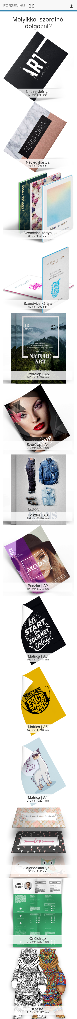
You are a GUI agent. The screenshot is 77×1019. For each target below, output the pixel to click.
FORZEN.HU (14, 5)
